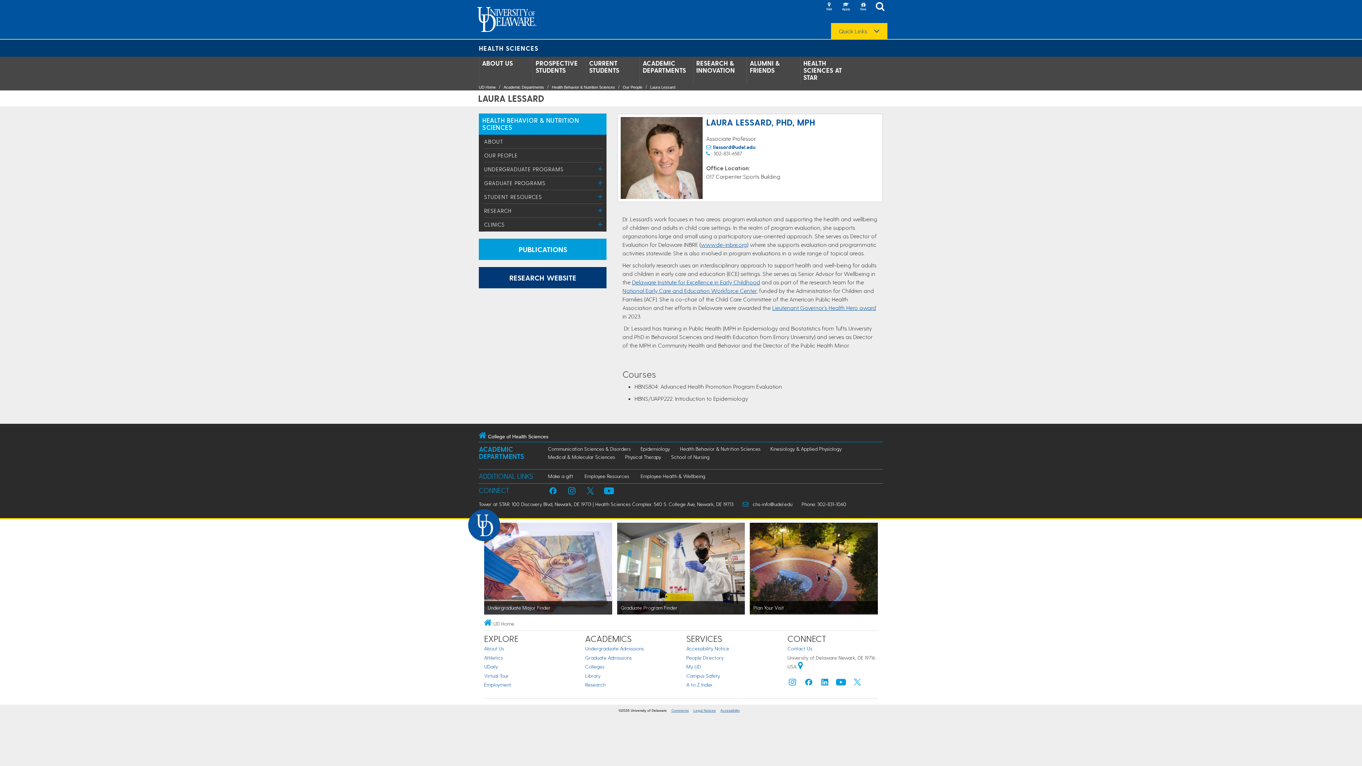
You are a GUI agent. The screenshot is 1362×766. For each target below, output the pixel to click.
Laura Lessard (662, 87)
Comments (680, 710)
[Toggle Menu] (600, 169)
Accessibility (730, 710)
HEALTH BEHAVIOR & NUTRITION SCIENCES (530, 123)
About (493, 141)
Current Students (604, 67)
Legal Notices (704, 710)
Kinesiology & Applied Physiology (806, 449)
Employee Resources (607, 476)
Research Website (542, 277)
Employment (497, 685)
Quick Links (853, 31)
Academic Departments (664, 67)
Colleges (594, 667)
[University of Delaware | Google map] (800, 667)
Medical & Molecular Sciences (581, 457)
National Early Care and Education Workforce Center (689, 290)
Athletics (493, 658)
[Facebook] (809, 684)
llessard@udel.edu (734, 147)
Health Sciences (508, 48)
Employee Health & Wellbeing (673, 476)
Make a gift (560, 476)
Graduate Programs (515, 183)
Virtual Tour (496, 676)
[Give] (863, 7)
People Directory (705, 658)
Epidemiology (655, 449)
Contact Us (799, 648)
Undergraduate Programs (524, 169)
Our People (632, 87)
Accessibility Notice (707, 648)
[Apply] (846, 7)
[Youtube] (841, 684)
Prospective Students (557, 67)
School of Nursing (690, 457)
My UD (693, 667)
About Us (497, 63)
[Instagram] (792, 684)
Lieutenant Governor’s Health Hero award (824, 307)
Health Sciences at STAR (822, 70)
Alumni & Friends (765, 67)
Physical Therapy (643, 457)
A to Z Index (699, 685)
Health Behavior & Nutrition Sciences (583, 87)
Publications (543, 249)
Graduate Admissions (608, 658)
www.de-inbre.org (724, 244)
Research (497, 210)
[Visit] (829, 7)
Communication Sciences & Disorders (589, 449)
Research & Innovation (715, 67)
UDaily (491, 667)
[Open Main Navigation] (882, 7)
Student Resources (513, 197)
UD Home (487, 87)
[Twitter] (857, 684)
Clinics (494, 224)
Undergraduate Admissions (614, 648)
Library (592, 676)
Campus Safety (703, 676)
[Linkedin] (825, 684)
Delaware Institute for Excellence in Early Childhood (696, 282)
